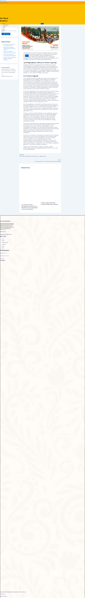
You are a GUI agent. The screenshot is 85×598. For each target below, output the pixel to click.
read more (4, 229)
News (4, 29)
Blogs (4, 27)
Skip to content (3, 0)
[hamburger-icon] (42, 24)
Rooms (4, 23)
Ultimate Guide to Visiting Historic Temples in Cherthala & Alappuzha (10, 58)
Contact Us (5, 26)
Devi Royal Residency (4, 2)
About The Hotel (6, 25)
